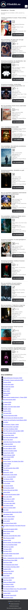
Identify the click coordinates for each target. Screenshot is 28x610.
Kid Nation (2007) (7, 551)
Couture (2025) (6, 593)
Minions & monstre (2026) (9, 507)
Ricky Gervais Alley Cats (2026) (10, 426)
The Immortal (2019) (8, 485)
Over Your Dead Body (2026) (10, 544)
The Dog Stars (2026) (8, 384)
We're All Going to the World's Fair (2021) (13, 417)
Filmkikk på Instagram (14, 605)
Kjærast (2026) (6, 388)
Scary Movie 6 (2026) (8, 584)
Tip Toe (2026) (6, 483)
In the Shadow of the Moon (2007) (11, 566)
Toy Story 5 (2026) (7, 555)
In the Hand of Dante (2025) (10, 523)
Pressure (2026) (7, 382)
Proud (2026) (6, 575)
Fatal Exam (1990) (7, 562)
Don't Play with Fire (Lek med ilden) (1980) (13, 430)
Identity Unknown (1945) (9, 455)
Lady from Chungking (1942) (10, 450)
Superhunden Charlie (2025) (10, 474)
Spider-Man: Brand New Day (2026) (11, 441)
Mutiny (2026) (6, 391)
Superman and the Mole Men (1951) (12, 535)
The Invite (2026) (7, 413)
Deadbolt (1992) (7, 569)
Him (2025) (6, 395)
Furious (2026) (6, 459)
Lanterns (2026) (7, 411)
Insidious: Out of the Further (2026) (11, 406)
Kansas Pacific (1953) (8, 453)
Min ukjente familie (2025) (9, 399)
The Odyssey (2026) (8, 479)
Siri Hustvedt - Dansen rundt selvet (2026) (13, 380)
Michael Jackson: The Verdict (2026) (12, 542)
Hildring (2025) (6, 393)
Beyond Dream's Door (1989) (10, 560)
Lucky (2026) (6, 465)
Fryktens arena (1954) (8, 501)
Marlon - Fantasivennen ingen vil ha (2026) (13, 558)
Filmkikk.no (10, 601)
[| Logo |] (10, 7)
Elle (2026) (5, 510)
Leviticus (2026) (7, 463)
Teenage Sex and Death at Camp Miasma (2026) (15, 420)
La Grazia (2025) (7, 402)
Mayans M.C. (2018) (8, 472)
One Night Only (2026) (8, 386)
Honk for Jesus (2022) (8, 518)
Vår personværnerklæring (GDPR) (14, 608)
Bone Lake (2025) (7, 496)
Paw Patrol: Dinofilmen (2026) (10, 429)
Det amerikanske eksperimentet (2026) (12, 512)
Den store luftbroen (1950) (9, 448)
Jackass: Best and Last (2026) (10, 490)
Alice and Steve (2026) (8, 586)
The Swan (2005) (7, 549)
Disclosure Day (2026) (8, 577)
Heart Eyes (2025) (7, 573)
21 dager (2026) (7, 404)
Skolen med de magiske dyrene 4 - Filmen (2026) (15, 397)
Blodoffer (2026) (7, 408)
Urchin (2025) (6, 521)
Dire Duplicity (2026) (8, 505)
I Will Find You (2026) (8, 546)
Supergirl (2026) (7, 540)
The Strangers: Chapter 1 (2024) (11, 424)
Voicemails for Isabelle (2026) (10, 529)
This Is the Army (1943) (8, 481)
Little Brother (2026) (8, 514)
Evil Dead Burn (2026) (8, 488)
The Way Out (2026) (8, 444)
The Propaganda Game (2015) (10, 564)
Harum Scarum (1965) (8, 457)
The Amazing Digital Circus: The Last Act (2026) (14, 588)
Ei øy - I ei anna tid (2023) (9, 476)
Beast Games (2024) (8, 597)
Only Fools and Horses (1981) (10, 437)
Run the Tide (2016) (8, 439)
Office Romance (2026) (8, 538)
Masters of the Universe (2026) (10, 591)
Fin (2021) (5, 422)
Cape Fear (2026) (7, 580)
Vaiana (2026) (6, 492)
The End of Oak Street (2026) (10, 415)
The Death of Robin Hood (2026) (11, 553)
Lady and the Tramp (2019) (9, 595)
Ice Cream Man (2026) (8, 435)
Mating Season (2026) (8, 531)
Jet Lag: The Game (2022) (9, 433)
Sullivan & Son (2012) (8, 571)
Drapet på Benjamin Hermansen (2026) (12, 378)
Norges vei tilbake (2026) (9, 582)
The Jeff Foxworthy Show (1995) (11, 468)
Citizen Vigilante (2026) (9, 516)
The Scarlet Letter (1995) (9, 503)
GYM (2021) (6, 470)
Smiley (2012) (6, 533)
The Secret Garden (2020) (9, 446)
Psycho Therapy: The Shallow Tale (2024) (13, 461)
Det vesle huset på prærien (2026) (11, 494)
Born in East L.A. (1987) (9, 499)
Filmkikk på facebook (14, 603)
